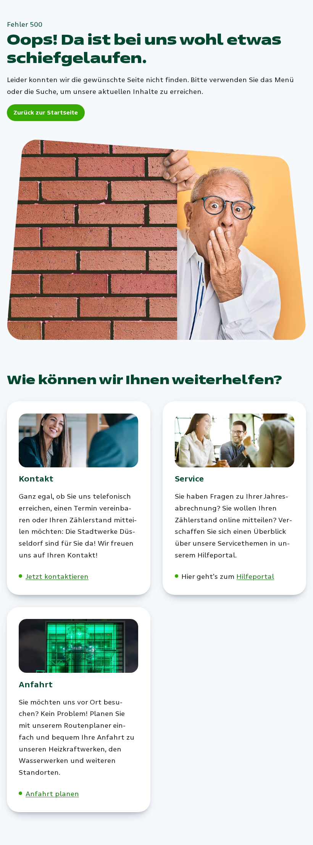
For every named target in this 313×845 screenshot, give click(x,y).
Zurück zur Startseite (45, 112)
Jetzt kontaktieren (57, 576)
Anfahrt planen (52, 794)
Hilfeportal (255, 576)
